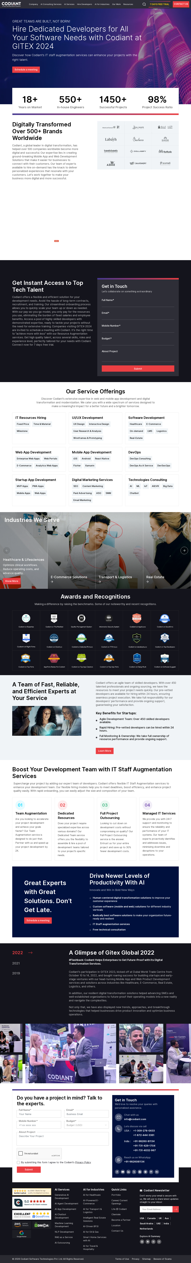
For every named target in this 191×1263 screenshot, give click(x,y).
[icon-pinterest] (151, 1172)
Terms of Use (122, 1259)
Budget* (107, 338)
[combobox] (86, 1125)
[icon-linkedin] (128, 1172)
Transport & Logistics (115, 577)
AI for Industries (102, 4)
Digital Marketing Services (92, 480)
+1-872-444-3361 (143, 1135)
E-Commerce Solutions (69, 577)
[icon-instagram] (140, 1172)
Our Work (116, 4)
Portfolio (116, 1195)
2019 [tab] (16, 973)
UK (160, 1218)
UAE (158, 1223)
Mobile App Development (91, 452)
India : (127, 1141)
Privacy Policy (83, 1162)
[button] (6, 550)
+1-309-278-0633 (144, 1130)
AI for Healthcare (92, 1195)
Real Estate (155, 577)
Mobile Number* (111, 325)
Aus (167, 1218)
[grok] (159, 1241)
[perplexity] (153, 1241)
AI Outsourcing (62, 1242)
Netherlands (146, 1229)
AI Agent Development (66, 1203)
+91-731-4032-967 (144, 1150)
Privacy (135, 1259)
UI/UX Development (87, 418)
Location (115, 1225)
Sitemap (146, 1259)
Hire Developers (84, 4)
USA (142, 1218)
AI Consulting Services (51, 4)
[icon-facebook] (117, 1172)
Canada (151, 1218)
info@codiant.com (135, 1119)
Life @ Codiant (119, 1209)
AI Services (69, 4)
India (166, 1223)
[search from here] (144, 4)
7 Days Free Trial (159, 4)
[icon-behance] (157, 1172)
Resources (128, 4)
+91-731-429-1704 (144, 1145)
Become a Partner (120, 1220)
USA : (127, 1130)
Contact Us (181, 4)
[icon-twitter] (134, 1172)
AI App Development (65, 1209)
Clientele (116, 1214)
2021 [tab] (16, 963)
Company (33, 4)
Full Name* (108, 300)
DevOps (134, 452)
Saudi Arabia (146, 1223)
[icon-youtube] (123, 1172)
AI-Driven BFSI (90, 1226)
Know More (11, 581)
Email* (105, 313)
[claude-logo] (147, 1241)
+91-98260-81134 (144, 1141)
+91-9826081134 (134, 1161)
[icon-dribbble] (145, 1172)
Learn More (104, 750)
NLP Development (64, 1232)
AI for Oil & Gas (91, 1232)
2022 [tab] (17, 952)
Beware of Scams (163, 1259)
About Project (110, 351)
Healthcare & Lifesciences (23, 560)
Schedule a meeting (26, 69)
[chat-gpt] (142, 1241)
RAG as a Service (64, 1237)
